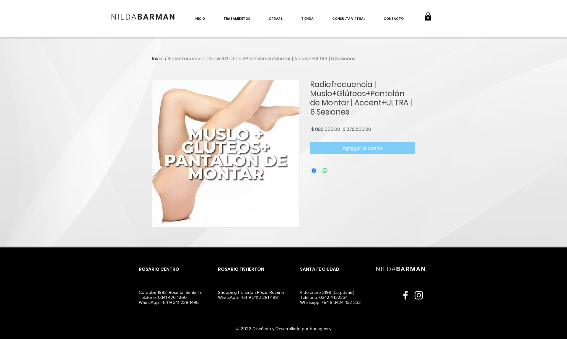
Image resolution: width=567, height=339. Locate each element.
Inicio (158, 58)
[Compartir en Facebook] (313, 170)
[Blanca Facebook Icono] (405, 295)
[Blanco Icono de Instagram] (418, 295)
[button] (428, 16)
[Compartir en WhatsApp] (325, 170)
